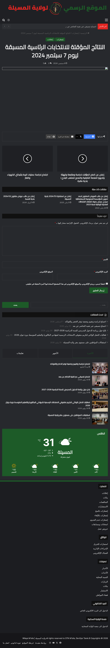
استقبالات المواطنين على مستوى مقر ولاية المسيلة (84, 342)
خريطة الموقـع (28, 643)
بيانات (105, 497)
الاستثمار (104, 590)
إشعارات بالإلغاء (101, 515)
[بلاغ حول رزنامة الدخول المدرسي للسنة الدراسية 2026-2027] (100, 393)
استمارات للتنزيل (101, 544)
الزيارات (104, 581)
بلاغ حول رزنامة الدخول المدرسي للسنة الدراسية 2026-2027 (80, 330)
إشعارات (75, 33)
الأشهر (55, 353)
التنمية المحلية (102, 577)
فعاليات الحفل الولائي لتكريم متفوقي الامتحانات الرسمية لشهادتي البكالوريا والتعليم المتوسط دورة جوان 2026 (60, 335)
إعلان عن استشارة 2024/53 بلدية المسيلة (57, 197)
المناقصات (103, 502)
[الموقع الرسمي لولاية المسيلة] (56, 8)
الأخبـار (105, 568)
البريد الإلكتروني (101, 271)
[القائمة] (106, 20)
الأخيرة (90, 353)
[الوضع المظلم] (8, 20)
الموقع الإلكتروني (46, 271)
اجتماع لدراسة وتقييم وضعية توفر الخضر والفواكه (85, 321)
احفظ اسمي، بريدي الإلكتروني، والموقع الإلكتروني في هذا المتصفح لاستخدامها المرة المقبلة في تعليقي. (65, 284)
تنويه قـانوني (16, 643)
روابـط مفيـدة (40, 643)
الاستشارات (103, 506)
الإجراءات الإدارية (100, 548)
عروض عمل (103, 529)
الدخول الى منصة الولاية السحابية (95, 626)
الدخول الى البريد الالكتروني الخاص (94, 610)
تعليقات (20, 353)
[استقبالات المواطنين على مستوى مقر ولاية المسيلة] (100, 419)
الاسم (105, 259)
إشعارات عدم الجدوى (99, 520)
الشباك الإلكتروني (100, 553)
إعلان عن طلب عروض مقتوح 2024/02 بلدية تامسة (19, 197)
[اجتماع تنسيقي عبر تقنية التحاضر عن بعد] (100, 380)
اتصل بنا (6, 643)
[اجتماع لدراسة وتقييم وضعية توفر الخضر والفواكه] (100, 367)
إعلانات (50, 39)
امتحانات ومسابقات (100, 524)
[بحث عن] (3, 20)
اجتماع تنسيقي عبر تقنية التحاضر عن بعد (80, 26)
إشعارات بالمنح (101, 511)
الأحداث (104, 573)
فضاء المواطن (102, 595)
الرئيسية (84, 33)
